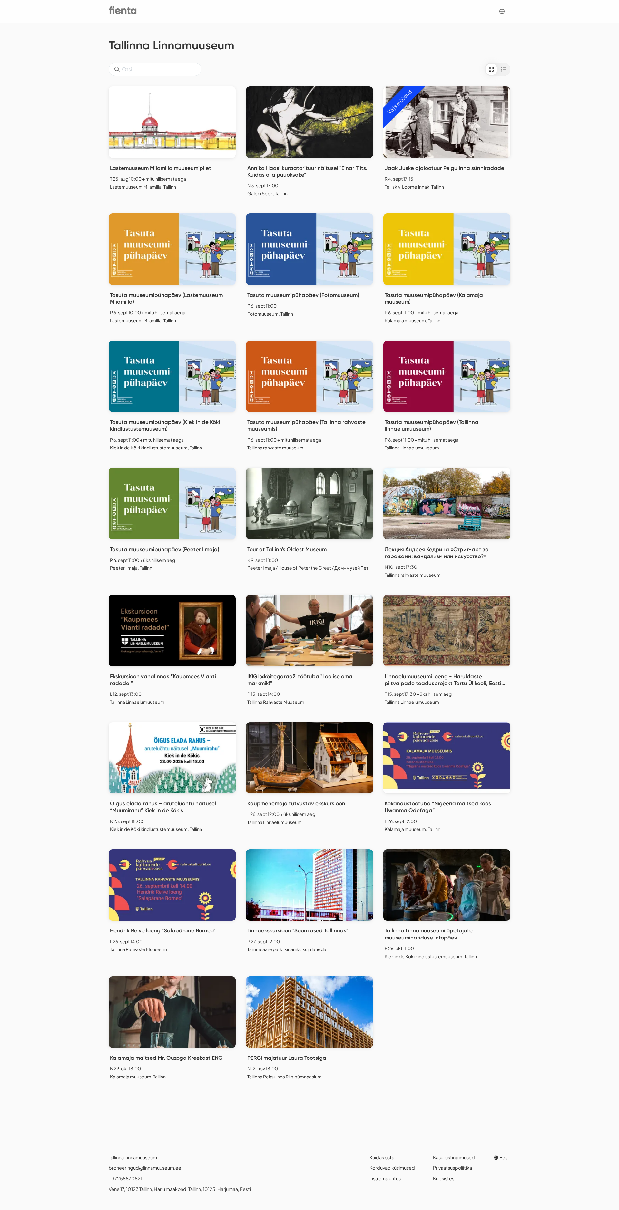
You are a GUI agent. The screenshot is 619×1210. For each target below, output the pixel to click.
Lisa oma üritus (385, 1178)
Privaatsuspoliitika (452, 1168)
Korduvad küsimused (392, 1168)
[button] (502, 11)
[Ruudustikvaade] (491, 69)
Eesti (504, 1157)
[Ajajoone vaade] (503, 69)
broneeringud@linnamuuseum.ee (145, 1168)
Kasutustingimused (454, 1157)
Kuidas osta (381, 1157)
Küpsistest (444, 1178)
